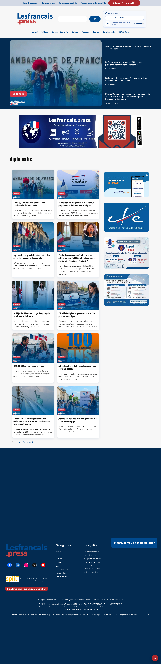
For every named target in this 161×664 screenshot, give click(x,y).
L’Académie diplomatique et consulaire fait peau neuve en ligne (76, 315)
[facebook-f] (9, 565)
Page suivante (28, 442)
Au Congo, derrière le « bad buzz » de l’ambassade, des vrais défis (128, 47)
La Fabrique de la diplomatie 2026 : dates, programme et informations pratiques (123, 63)
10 (19, 442)
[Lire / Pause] (107, 23)
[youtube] (43, 565)
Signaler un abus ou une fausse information (26, 588)
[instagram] (26, 565)
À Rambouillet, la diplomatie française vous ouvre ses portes (77, 367)
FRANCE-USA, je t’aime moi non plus (28, 365)
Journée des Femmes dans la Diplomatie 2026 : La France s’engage (78, 420)
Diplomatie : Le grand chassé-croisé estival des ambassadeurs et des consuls (126, 79)
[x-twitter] (34, 565)
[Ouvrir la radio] (155, 658)
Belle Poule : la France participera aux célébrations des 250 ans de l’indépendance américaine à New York (31, 421)
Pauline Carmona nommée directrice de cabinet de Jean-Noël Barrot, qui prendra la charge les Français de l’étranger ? (127, 96)
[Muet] (134, 23)
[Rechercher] (95, 19)
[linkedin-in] (18, 565)
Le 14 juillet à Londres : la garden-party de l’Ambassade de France (31, 315)
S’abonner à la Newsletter (124, 3)
